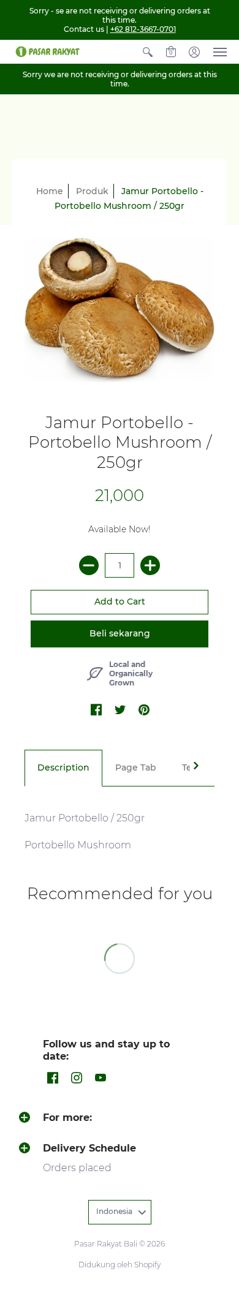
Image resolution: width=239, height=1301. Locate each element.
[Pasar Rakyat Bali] (46, 52)
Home (49, 191)
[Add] (150, 565)
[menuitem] (147, 52)
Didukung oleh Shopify (119, 1264)
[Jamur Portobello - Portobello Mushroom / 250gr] (119, 310)
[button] (147, 52)
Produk (92, 191)
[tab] (63, 768)
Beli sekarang (119, 633)
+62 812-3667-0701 (143, 29)
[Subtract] (89, 565)
